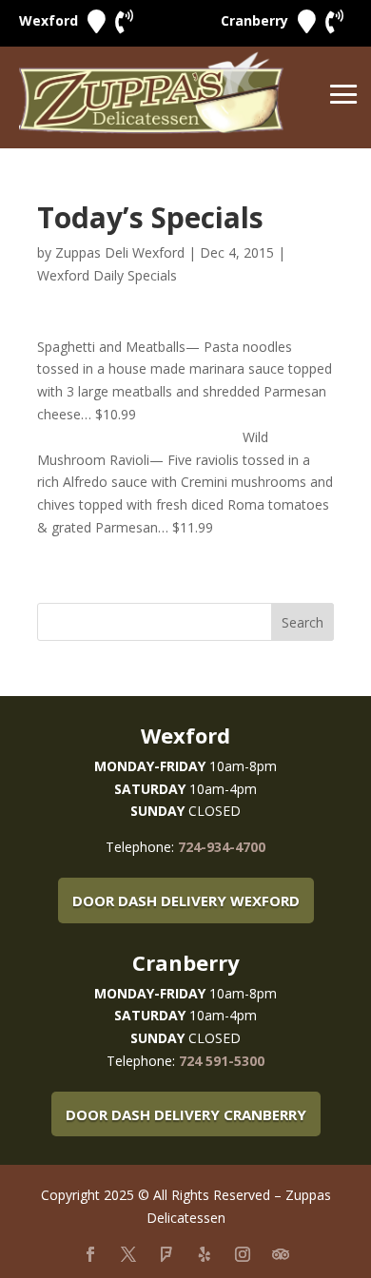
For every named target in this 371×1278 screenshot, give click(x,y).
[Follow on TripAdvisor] (280, 1254)
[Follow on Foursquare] (166, 1254)
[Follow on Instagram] (242, 1254)
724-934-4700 (221, 847)
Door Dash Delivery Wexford (186, 900)
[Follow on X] (128, 1254)
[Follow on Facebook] (90, 1254)
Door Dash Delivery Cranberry (186, 1114)
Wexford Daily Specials (107, 275)
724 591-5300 (221, 1061)
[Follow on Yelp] (204, 1254)
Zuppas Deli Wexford (120, 252)
